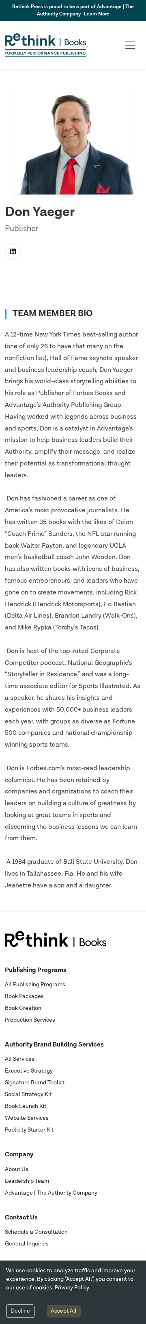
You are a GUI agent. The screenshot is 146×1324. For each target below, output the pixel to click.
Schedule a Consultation (36, 1232)
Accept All (64, 1311)
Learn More (97, 14)
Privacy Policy (72, 1287)
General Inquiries (27, 1244)
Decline (20, 1311)
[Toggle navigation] (130, 45)
